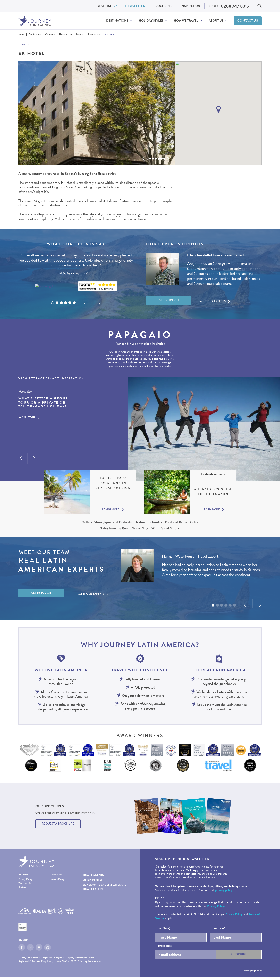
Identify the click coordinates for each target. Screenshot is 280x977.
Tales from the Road (114, 528)
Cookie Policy (57, 879)
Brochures (163, 6)
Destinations (117, 20)
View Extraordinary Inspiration (51, 378)
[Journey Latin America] (34, 21)
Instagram (47, 947)
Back (25, 44)
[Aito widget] (44, 286)
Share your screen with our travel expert (104, 887)
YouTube (39, 947)
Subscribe (239, 954)
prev (143, 158)
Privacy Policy (25, 879)
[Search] (259, 6)
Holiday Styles (151, 20)
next (168, 158)
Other (194, 522)
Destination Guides (148, 522)
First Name (163, 928)
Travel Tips (140, 528)
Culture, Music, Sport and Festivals (107, 522)
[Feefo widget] (97, 286)
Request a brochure (58, 823)
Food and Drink (176, 522)
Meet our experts (212, 301)
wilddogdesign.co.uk (253, 970)
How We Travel (186, 20)
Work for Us (24, 883)
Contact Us (247, 20)
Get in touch (169, 300)
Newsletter (135, 6)
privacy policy (224, 890)
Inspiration (190, 6)
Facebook (21, 947)
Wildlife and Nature (165, 528)
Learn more (27, 417)
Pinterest (30, 947)
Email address (165, 946)
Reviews (22, 887)
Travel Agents (93, 875)
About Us (216, 20)
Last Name (218, 928)
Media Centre (93, 880)
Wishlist (105, 6)
